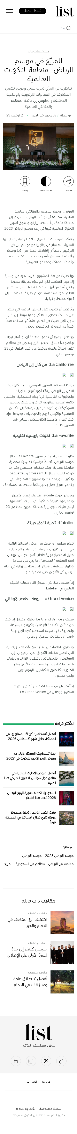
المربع (8, 864)
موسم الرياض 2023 (59, 856)
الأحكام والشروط (25, 1109)
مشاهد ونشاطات (38, 51)
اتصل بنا (32, 1082)
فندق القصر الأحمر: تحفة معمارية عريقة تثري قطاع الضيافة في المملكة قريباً (30, 818)
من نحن (45, 1082)
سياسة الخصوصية (50, 1109)
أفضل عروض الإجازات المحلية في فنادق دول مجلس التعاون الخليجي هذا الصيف (30, 778)
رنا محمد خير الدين (44, 116)
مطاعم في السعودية (30, 864)
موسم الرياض (32, 856)
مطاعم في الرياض (61, 864)
